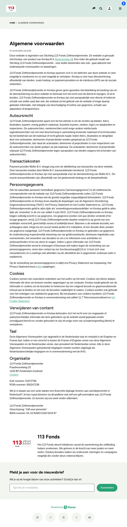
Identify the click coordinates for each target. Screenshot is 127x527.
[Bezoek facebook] (37, 517)
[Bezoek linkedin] (63, 517)
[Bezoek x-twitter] (76, 517)
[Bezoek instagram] (50, 517)
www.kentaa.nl (64, 59)
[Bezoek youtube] (89, 517)
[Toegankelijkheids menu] (123, 3)
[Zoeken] (101, 8)
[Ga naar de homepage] (11, 8)
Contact (14, 374)
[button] (120, 8)
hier (39, 266)
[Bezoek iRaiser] (63, 507)
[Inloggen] (109, 8)
